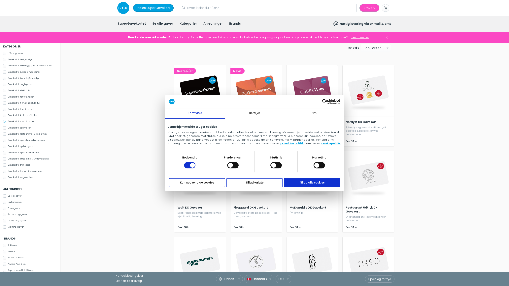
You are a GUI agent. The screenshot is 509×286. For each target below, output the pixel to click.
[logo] (124, 8)
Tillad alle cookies (311, 183)
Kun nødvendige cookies (197, 183)
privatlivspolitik (292, 143)
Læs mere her (360, 37)
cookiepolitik (331, 143)
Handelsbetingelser (129, 276)
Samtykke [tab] (195, 113)
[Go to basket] (385, 8)
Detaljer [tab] (254, 113)
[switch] (233, 165)
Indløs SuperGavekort (153, 8)
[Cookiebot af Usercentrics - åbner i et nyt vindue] (322, 101)
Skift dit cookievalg (129, 281)
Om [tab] (314, 113)
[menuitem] (132, 23)
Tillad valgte (254, 183)
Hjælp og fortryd (379, 279)
